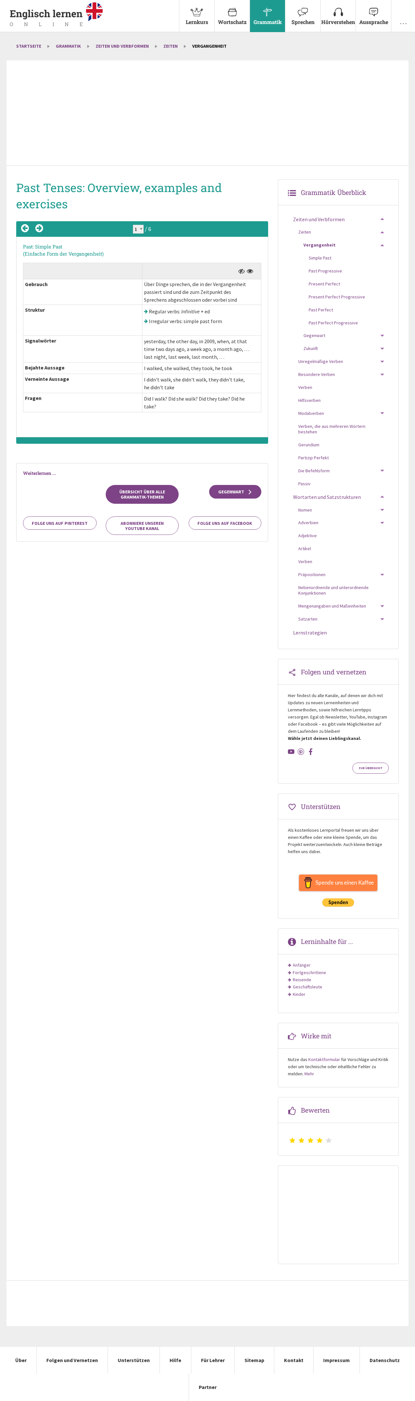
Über (21, 1360)
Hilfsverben (309, 400)
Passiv (304, 484)
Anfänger (302, 965)
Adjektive (307, 535)
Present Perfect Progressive (337, 297)
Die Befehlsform (314, 471)
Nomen (305, 510)
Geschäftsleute (307, 987)
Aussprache (373, 21)
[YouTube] (291, 751)
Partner (208, 1387)
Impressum (336, 1360)
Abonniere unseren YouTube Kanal (142, 525)
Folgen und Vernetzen (72, 1360)
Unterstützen (134, 1360)
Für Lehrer (213, 1360)
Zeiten (170, 46)
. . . (403, 21)
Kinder (299, 994)
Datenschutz (385, 1360)
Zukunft (310, 348)
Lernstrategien (310, 632)
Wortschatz (232, 21)
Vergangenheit (319, 245)
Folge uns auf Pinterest (60, 523)
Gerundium (308, 445)
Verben (305, 387)
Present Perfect (324, 284)
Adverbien (308, 522)
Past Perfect (321, 310)
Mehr (309, 1074)
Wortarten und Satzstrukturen (327, 497)
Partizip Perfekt (313, 458)
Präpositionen (312, 574)
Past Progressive (325, 271)
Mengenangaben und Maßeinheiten (332, 606)
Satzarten (307, 619)
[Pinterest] (301, 751)
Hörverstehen (338, 21)
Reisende (302, 980)
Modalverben (311, 413)
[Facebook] (310, 751)
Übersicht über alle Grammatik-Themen (142, 494)
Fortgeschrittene (309, 972)
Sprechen (302, 21)
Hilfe (175, 1360)
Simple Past (320, 258)
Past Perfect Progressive (333, 323)
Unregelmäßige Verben (320, 361)
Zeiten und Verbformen (122, 46)
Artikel (304, 548)
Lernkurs (197, 21)
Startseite (28, 46)
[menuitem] (196, 16)
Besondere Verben (316, 374)
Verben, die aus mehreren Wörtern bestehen (331, 429)
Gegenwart (231, 492)
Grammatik (268, 21)
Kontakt (293, 1360)
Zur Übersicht (371, 768)
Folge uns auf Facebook (224, 523)
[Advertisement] (207, 113)
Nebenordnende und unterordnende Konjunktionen (333, 590)
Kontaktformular (324, 1059)
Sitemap (254, 1360)
